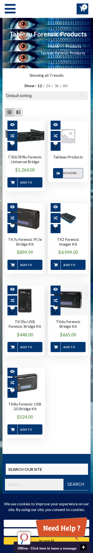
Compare (12, 136)
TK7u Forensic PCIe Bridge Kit (25, 241)
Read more (68, 173)
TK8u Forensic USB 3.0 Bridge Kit (24, 406)
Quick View (12, 125)
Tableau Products (68, 156)
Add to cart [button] (26, 184)
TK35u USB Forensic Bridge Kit (24, 324)
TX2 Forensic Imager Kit (68, 241)
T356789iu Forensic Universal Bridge (25, 159)
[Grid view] (9, 112)
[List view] (18, 112)
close (83, 547)
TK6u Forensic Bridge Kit (68, 324)
